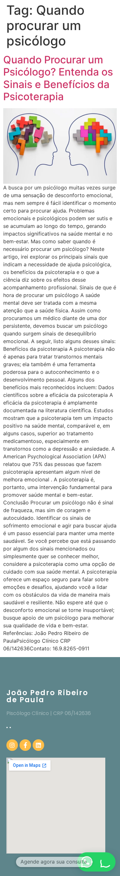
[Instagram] (12, 745)
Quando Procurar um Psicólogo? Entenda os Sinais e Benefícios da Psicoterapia (58, 78)
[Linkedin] (38, 745)
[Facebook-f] (25, 745)
